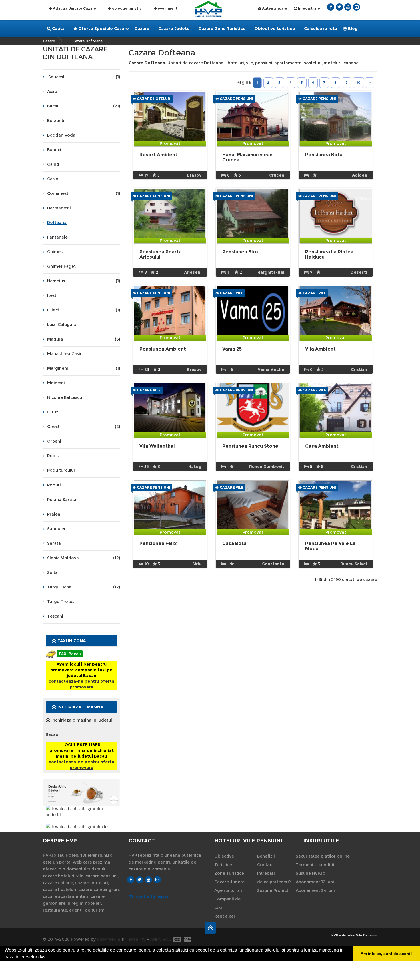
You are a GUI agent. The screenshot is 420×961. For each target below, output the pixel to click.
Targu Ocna (83, 587)
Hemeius (83, 280)
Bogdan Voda (61, 135)
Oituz (52, 412)
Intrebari (266, 873)
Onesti (83, 426)
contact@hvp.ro (152, 896)
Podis (53, 455)
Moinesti (56, 382)
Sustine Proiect (272, 890)
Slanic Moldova (83, 557)
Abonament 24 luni (315, 890)
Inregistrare (308, 8)
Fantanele (57, 237)
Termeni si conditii (315, 864)
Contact (265, 864)
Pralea (53, 514)
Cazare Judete (174, 28)
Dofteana (57, 222)
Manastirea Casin (65, 353)
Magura (83, 339)
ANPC (155, 939)
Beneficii (266, 856)
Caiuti (53, 164)
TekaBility (135, 939)
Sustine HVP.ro (310, 873)
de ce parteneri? (274, 881)
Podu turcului (61, 470)
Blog (352, 28)
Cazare (142, 28)
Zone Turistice (229, 873)
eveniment (167, 8)
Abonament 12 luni (315, 881)
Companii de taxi (227, 903)
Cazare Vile (231, 293)
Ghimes (55, 251)
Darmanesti (59, 208)
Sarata (54, 543)
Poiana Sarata (61, 499)
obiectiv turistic (126, 8)
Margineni (83, 368)
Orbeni (54, 441)
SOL (167, 939)
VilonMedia (108, 939)
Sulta (52, 572)
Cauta (58, 28)
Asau (52, 91)
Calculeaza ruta (320, 28)
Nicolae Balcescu (64, 397)
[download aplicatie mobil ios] (81, 827)
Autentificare (274, 8)
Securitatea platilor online (323, 856)
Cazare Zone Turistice (222, 28)
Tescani (55, 616)
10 (358, 83)
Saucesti (83, 76)
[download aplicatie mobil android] (81, 812)
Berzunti (55, 120)
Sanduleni (57, 528)
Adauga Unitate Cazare (74, 8)
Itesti (52, 295)
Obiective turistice (275, 28)
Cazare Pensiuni (236, 99)
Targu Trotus (60, 601)
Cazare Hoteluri (153, 99)
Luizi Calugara (62, 324)
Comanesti (83, 193)
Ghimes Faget (61, 266)
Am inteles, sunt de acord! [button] (386, 953)
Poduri (54, 485)
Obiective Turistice (224, 860)
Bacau (83, 106)
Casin (52, 178)
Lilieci (83, 310)
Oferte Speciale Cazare (103, 28)
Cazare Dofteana (88, 41)
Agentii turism (228, 890)
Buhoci (54, 149)
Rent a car (224, 916)
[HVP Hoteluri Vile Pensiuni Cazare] (208, 8)
